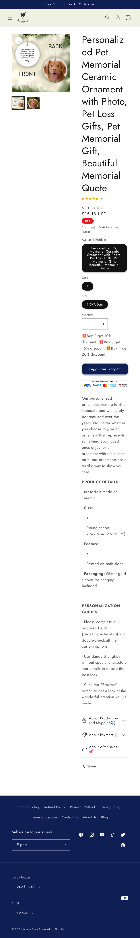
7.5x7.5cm (95, 304)
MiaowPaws (30, 929)
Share (91, 766)
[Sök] (107, 17)
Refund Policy (54, 807)
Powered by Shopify (51, 929)
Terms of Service (44, 817)
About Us (89, 817)
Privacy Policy (110, 807)
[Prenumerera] (64, 845)
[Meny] (10, 17)
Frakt (102, 227)
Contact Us (70, 817)
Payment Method (82, 807)
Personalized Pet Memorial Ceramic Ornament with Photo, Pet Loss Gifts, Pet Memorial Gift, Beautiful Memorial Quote (104, 258)
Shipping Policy (27, 807)
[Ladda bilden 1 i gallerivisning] (18, 103)
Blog (104, 817)
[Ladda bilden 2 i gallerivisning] (33, 103)
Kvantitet (87, 315)
